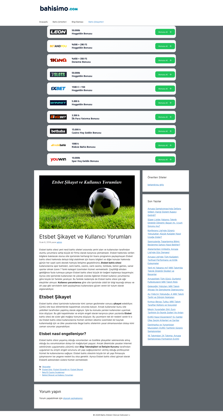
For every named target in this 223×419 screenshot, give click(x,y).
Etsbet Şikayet (76, 369)
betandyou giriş (156, 184)
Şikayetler (46, 367)
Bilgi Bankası (77, 22)
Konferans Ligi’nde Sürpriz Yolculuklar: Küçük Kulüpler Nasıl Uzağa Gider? (164, 233)
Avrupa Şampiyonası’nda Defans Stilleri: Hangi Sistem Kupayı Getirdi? (164, 212)
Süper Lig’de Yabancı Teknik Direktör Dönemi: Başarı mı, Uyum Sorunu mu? (165, 222)
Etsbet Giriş (47, 369)
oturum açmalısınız (72, 398)
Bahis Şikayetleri (96, 22)
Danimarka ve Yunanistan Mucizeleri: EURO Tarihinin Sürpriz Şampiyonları (165, 328)
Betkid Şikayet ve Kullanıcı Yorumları (57, 375)
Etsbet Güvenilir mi (61, 369)
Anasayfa (43, 22)
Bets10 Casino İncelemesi (53, 372)
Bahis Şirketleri (60, 22)
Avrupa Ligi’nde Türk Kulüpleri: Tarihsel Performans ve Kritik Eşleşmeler (163, 260)
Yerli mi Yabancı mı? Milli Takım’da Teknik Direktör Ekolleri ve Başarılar (165, 271)
